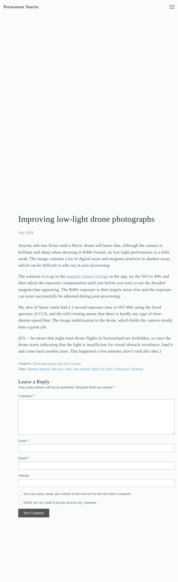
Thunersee (137, 369)
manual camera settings (87, 276)
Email (23, 458)
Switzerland (121, 369)
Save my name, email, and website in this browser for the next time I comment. (77, 494)
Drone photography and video (51, 363)
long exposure (81, 369)
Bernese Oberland (39, 369)
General (76, 363)
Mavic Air (98, 369)
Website (23, 475)
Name (23, 441)
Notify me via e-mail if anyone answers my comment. (60, 502)
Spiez (109, 369)
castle (68, 369)
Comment (26, 396)
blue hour (57, 369)
